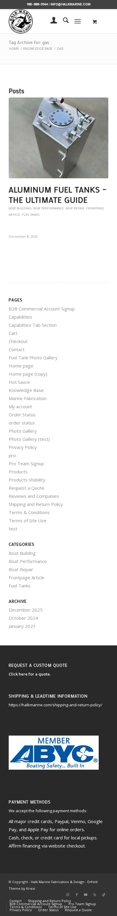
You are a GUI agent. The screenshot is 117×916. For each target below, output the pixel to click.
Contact (17, 349)
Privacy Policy (23, 447)
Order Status (22, 415)
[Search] (63, 21)
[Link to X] (94, 894)
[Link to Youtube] (85, 894)
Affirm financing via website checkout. (47, 846)
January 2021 (22, 626)
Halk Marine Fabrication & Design (57, 881)
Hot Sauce (19, 382)
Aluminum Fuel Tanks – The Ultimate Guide (58, 194)
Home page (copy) (28, 374)
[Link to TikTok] (103, 894)
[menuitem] (50, 21)
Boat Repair (75, 208)
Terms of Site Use (27, 520)
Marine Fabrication (27, 398)
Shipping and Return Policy (36, 504)
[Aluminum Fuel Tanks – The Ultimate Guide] (58, 137)
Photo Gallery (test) (29, 439)
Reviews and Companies (34, 496)
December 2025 (26, 610)
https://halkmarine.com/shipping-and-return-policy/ (55, 705)
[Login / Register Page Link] (50, 21)
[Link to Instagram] (67, 894)
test (13, 529)
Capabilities (20, 317)
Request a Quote (26, 488)
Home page (21, 366)
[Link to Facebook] (76, 894)
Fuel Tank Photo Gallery (33, 358)
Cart (13, 333)
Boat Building (20, 208)
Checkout (18, 341)
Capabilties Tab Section (33, 325)
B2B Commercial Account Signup (42, 309)
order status (22, 423)
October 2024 (23, 618)
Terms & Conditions (29, 512)
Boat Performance (48, 208)
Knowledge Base (26, 390)
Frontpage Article (26, 577)
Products (18, 472)
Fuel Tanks (30, 214)
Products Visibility (27, 480)
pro (12, 455)
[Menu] (77, 21)
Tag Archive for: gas (29, 42)
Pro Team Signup (26, 463)
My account (20, 406)
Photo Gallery (23, 431)
